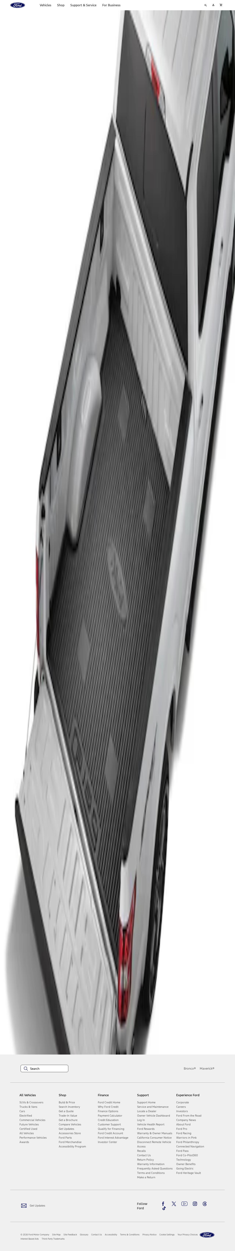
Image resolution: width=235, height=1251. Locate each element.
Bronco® (190, 1068)
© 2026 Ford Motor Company (35, 1234)
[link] (56, 1234)
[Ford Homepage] (207, 1235)
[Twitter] (174, 1204)
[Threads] (205, 1204)
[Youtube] (184, 1204)
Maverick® (207, 1068)
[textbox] (44, 1068)
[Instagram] (195, 1204)
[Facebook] (164, 1204)
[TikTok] (164, 1208)
